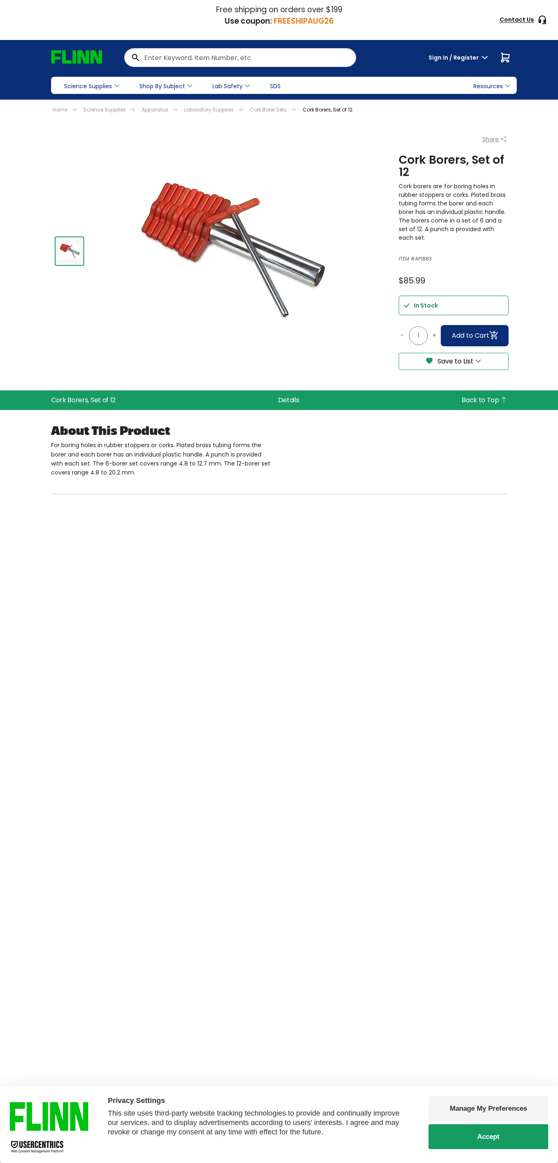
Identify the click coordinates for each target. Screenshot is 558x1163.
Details (288, 400)
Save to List (455, 361)
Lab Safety (227, 86)
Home (60, 109)
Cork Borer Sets (268, 109)
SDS (275, 86)
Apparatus (155, 109)
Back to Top (481, 400)
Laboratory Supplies (209, 109)
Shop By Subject (162, 86)
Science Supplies (88, 86)
